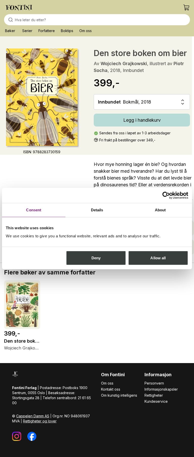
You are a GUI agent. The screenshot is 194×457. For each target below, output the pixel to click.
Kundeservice (156, 401)
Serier (27, 31)
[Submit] (9, 19)
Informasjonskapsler (161, 389)
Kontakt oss (110, 389)
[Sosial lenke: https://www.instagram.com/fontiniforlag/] (16, 436)
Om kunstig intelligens (119, 395)
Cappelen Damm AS (32, 416)
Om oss (85, 31)
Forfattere (46, 31)
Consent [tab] (33, 210)
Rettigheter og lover (40, 421)
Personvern (154, 383)
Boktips (67, 31)
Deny (96, 258)
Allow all (158, 258)
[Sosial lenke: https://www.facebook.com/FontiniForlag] (31, 436)
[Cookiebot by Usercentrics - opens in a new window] (166, 195)
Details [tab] (97, 210)
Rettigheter (153, 395)
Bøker (10, 31)
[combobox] (97, 19)
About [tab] (160, 210)
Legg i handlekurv (142, 120)
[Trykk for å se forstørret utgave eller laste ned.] (42, 97)
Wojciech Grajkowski (124, 63)
